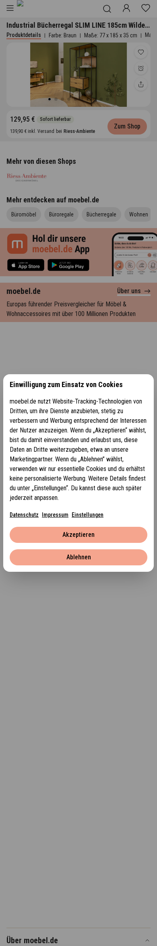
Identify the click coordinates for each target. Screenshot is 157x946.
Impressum (55, 515)
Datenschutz (24, 515)
